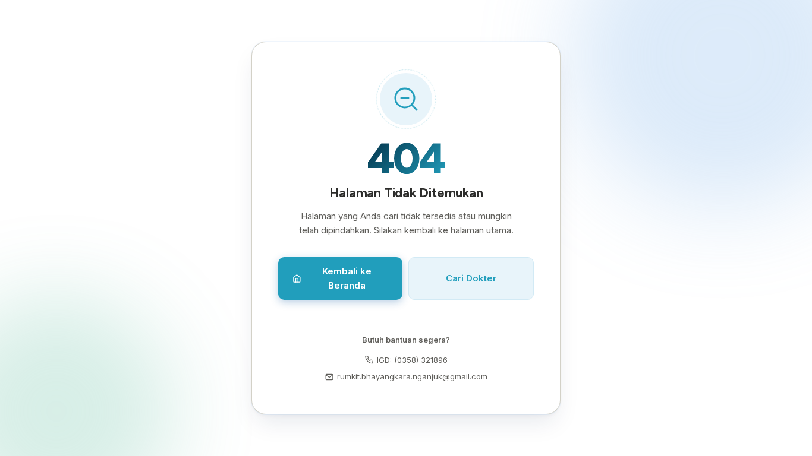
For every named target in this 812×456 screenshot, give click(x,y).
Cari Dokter (471, 278)
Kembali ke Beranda (347, 278)
